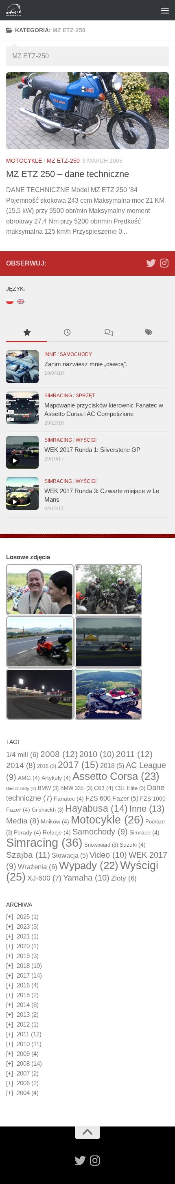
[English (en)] (20, 300)
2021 (23, 936)
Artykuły (56, 778)
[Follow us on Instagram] (164, 263)
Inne (50, 354)
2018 (112, 765)
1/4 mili (22, 755)
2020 (23, 946)
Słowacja (70, 855)
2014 (20, 765)
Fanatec (69, 798)
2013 (23, 1014)
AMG (29, 778)
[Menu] (165, 10)
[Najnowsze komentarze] (108, 333)
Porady (27, 832)
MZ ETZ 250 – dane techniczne (67, 174)
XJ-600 (44, 878)
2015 (23, 994)
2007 (23, 1073)
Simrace (144, 832)
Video (108, 854)
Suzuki (133, 844)
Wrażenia (37, 867)
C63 (104, 788)
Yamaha (86, 877)
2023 (23, 926)
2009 (23, 1053)
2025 (23, 916)
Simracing (58, 395)
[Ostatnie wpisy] (67, 333)
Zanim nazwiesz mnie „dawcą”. (85, 364)
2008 (59, 754)
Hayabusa (96, 808)
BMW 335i (76, 788)
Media (22, 821)
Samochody (76, 354)
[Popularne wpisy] (26, 333)
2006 (23, 1083)
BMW (48, 788)
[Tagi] (148, 333)
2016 (46, 766)
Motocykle (24, 160)
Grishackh (47, 810)
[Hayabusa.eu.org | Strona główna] (16, 10)
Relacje (57, 832)
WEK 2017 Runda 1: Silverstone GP (92, 449)
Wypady (88, 865)
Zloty (124, 878)
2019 (23, 955)
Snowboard (101, 845)
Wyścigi (86, 440)
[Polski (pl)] (9, 300)
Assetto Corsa (116, 776)
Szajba (28, 854)
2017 (78, 764)
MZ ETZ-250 (63, 160)
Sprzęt (85, 395)
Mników (55, 821)
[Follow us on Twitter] (151, 263)
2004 (23, 1092)
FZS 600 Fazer (111, 798)
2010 (96, 754)
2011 (134, 754)
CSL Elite (130, 788)
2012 (23, 1024)
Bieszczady (21, 788)
